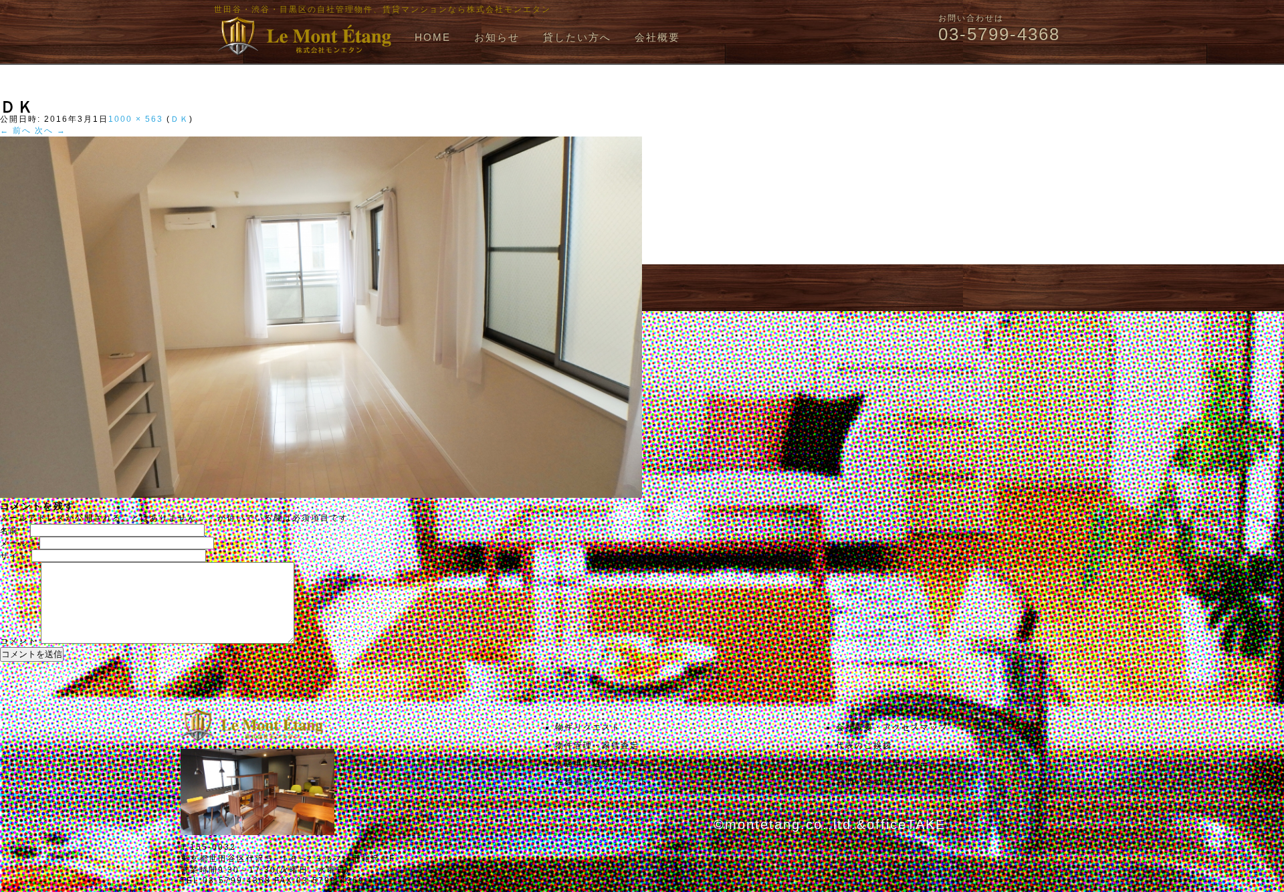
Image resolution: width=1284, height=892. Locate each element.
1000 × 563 (135, 119)
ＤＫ (180, 119)
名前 (13, 530)
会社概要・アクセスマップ (892, 727)
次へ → (50, 130)
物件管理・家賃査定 (597, 745)
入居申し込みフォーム (602, 763)
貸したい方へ (577, 37)
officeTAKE (906, 824)
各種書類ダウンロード (602, 781)
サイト (14, 556)
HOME (433, 37)
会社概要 (657, 37)
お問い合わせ (864, 781)
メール (18, 543)
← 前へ (15, 130)
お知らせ (497, 37)
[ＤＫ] (321, 495)
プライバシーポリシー (883, 763)
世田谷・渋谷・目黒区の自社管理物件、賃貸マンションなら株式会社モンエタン (382, 9)
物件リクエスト (588, 727)
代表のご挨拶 (864, 745)
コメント (18, 641)
